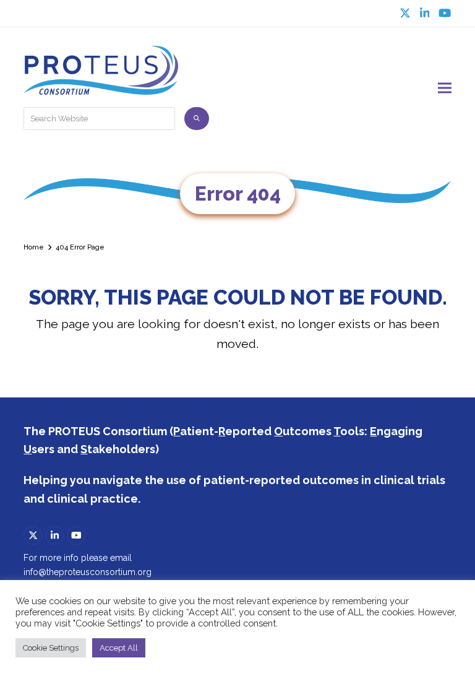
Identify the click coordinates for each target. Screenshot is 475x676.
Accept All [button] (119, 647)
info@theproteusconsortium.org (88, 572)
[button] (444, 88)
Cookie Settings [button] (51, 647)
